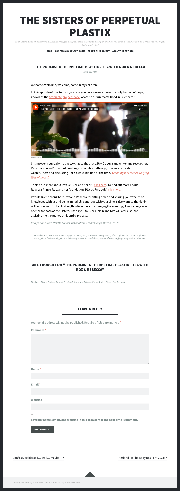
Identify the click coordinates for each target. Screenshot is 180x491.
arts (84, 235)
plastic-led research (128, 235)
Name (36, 369)
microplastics (104, 235)
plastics (63, 238)
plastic (115, 235)
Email (35, 384)
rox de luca (93, 238)
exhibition (92, 235)
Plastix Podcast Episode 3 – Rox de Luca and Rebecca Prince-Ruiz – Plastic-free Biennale (83, 282)
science (102, 238)
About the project (99, 51)
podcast (92, 71)
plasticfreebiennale (49, 238)
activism (78, 235)
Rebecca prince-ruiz (77, 238)
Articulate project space (64, 97)
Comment (38, 330)
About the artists (122, 51)
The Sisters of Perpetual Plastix (90, 26)
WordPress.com (72, 482)
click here (100, 185)
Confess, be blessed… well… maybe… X (38, 458)
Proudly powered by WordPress (28, 482)
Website (36, 400)
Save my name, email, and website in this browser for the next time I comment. (84, 420)
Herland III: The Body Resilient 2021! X (142, 458)
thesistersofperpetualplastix (120, 238)
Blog (49, 51)
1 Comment (140, 238)
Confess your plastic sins (70, 51)
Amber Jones (58, 235)
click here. (114, 189)
